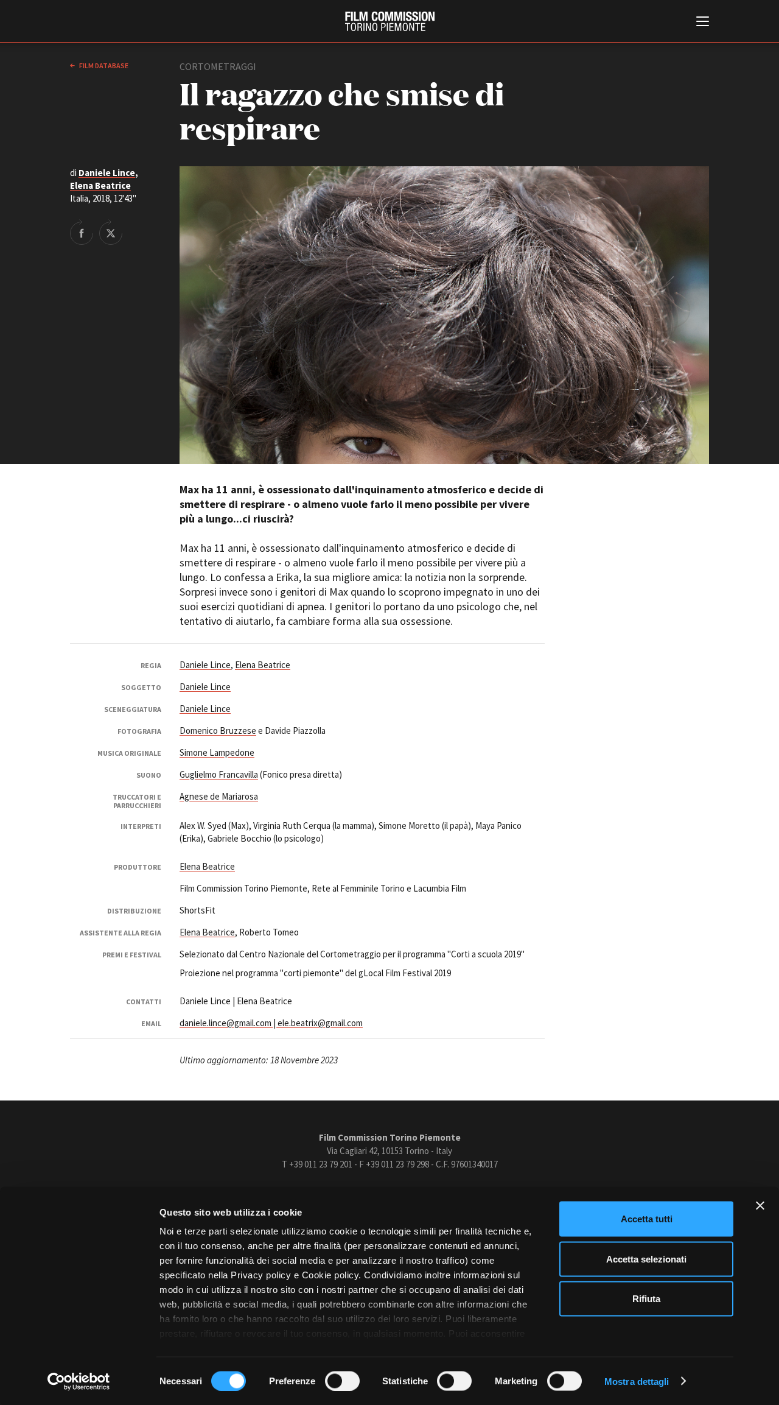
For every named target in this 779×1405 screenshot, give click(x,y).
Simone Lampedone (217, 752)
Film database (103, 65)
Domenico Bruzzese (218, 730)
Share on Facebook (81, 232)
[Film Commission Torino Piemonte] (390, 21)
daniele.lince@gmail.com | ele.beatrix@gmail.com (271, 1023)
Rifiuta (646, 1299)
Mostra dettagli (636, 1381)
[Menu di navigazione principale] (702, 22)
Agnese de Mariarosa (219, 796)
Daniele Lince (107, 172)
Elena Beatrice (100, 185)
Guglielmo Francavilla (219, 774)
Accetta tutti (646, 1219)
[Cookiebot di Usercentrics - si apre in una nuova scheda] (79, 1381)
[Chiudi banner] (760, 1206)
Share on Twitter (110, 232)
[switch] (342, 1380)
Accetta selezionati (646, 1258)
